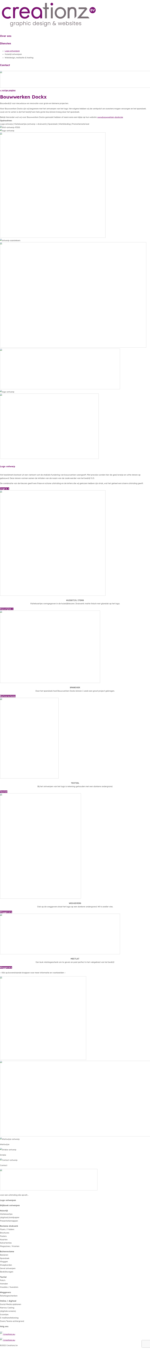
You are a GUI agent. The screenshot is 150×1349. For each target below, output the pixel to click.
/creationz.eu (9, 1334)
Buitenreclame (8, 696)
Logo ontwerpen (12, 51)
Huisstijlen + (6, 609)
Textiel (3, 792)
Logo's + (4, 488)
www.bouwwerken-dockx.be (110, 117)
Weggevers (6, 912)
